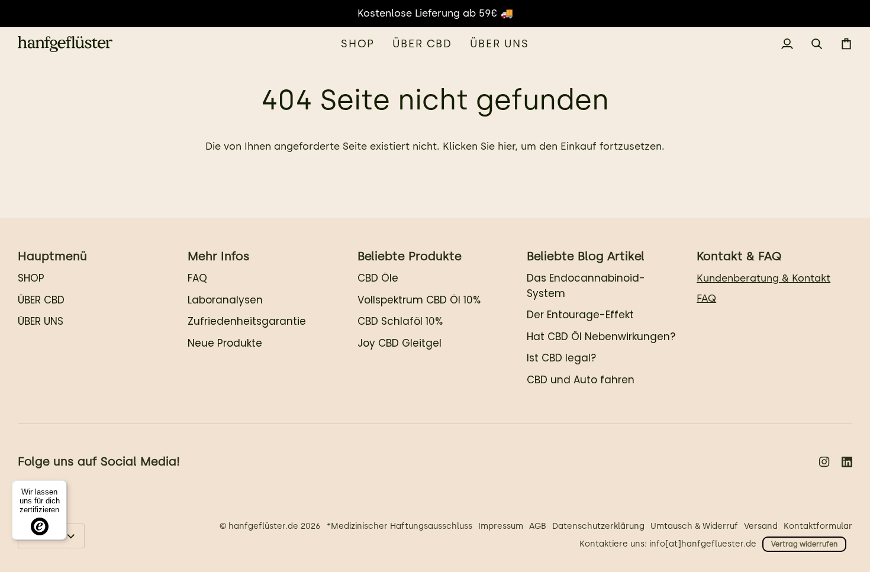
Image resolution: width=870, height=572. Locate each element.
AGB (537, 526)
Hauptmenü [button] (52, 256)
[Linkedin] (847, 462)
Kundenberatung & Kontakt (763, 278)
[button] (357, 44)
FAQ (197, 278)
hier (506, 146)
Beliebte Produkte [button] (409, 256)
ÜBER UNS (40, 321)
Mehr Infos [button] (219, 256)
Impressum (500, 526)
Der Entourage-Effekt (580, 315)
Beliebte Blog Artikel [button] (586, 256)
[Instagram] (824, 462)
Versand (761, 526)
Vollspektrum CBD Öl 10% (419, 300)
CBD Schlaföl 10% (400, 321)
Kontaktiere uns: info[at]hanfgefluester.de (667, 544)
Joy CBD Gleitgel (399, 343)
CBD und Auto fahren (580, 380)
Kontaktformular (818, 526)
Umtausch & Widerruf (694, 526)
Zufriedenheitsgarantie (247, 321)
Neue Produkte (225, 343)
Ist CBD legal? (561, 358)
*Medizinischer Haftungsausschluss (399, 526)
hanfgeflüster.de (263, 526)
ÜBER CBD (41, 300)
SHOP (31, 278)
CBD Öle (377, 278)
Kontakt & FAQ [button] (739, 256)
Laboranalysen (225, 300)
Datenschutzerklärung (598, 526)
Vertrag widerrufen (804, 544)
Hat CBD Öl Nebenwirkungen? (601, 336)
